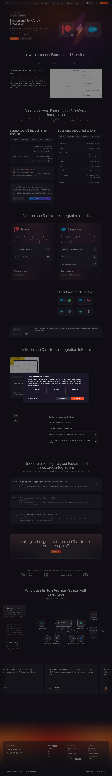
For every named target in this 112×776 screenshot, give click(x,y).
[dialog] (56, 388)
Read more (36, 385)
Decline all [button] (63, 398)
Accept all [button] (77, 398)
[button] (33, 398)
